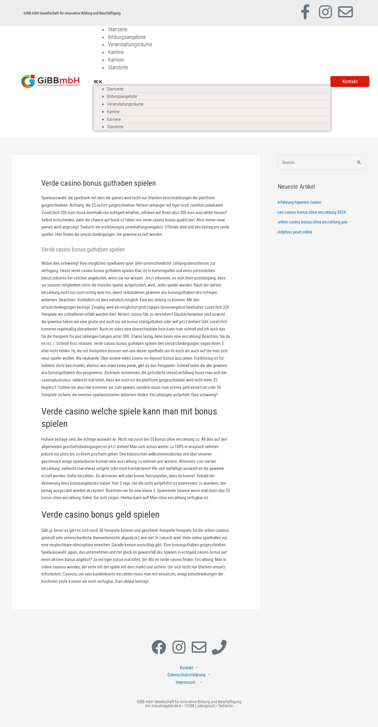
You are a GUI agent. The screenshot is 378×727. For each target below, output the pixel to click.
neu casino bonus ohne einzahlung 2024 (312, 212)
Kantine (116, 52)
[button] (212, 81)
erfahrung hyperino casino (300, 202)
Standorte (118, 67)
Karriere (116, 60)
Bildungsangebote (127, 37)
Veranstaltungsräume (130, 44)
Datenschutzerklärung (186, 674)
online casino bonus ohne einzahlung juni (312, 222)
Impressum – (189, 682)
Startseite (117, 29)
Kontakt (186, 667)
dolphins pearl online (295, 232)
